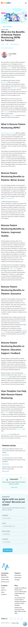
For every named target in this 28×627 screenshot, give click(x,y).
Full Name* (5, 515)
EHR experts (13, 115)
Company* (5, 539)
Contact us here (5, 434)
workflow (5, 412)
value (4, 158)
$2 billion (9, 67)
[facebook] (11, 618)
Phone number (6, 531)
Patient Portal (13, 268)
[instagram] (18, 618)
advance (4, 82)
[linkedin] (21, 618)
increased (5, 111)
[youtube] (14, 618)
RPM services (19, 429)
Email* (4, 523)
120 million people (16, 87)
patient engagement (8, 198)
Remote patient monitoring (8, 133)
